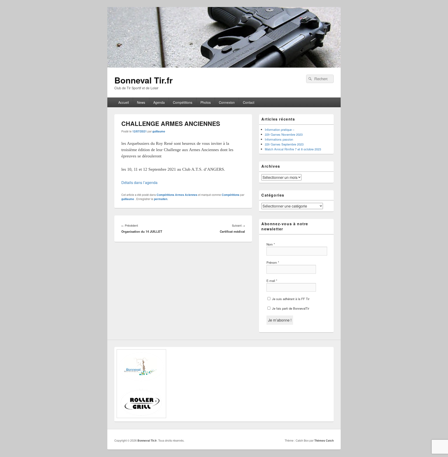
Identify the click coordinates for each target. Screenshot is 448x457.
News (141, 102)
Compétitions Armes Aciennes (177, 195)
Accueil (123, 102)
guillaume (158, 131)
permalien (160, 199)
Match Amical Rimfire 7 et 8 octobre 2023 (293, 149)
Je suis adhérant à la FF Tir (290, 299)
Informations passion (279, 139)
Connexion (227, 102)
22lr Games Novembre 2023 (284, 134)
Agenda (159, 102)
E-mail (271, 280)
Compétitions (182, 102)
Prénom (272, 262)
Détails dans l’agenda (139, 182)
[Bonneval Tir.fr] (224, 66)
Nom (270, 244)
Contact (248, 102)
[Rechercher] (309, 79)
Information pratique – (279, 129)
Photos (205, 102)
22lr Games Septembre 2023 (284, 144)
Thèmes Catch (324, 440)
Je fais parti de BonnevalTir (290, 308)
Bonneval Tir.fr (143, 80)
